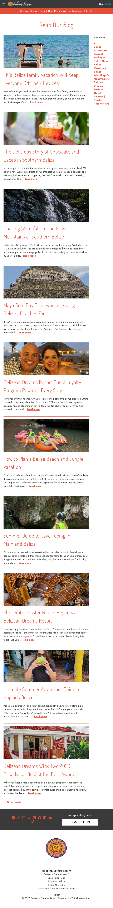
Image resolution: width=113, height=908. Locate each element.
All (95, 43)
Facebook (13, 817)
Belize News (101, 61)
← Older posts (12, 802)
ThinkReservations (80, 898)
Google (39, 817)
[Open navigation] (3, 4)
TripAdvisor (29, 817)
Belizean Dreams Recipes (99, 86)
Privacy (56, 894)
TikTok (32, 821)
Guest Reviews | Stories (99, 96)
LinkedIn (44, 817)
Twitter (18, 817)
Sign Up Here (80, 822)
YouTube (50, 817)
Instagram (23, 817)
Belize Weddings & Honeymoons (101, 75)
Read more (36, 102)
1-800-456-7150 (56, 885)
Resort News (101, 103)
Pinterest (34, 817)
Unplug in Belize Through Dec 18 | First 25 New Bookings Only (54, 11)
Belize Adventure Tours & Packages (100, 52)
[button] (91, 11)
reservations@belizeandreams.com (56, 888)
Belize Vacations (100, 66)
